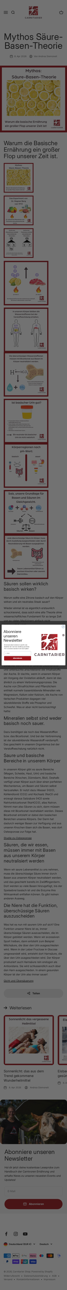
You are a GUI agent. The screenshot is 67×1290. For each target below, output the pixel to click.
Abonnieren (17, 658)
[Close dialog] (63, 626)
